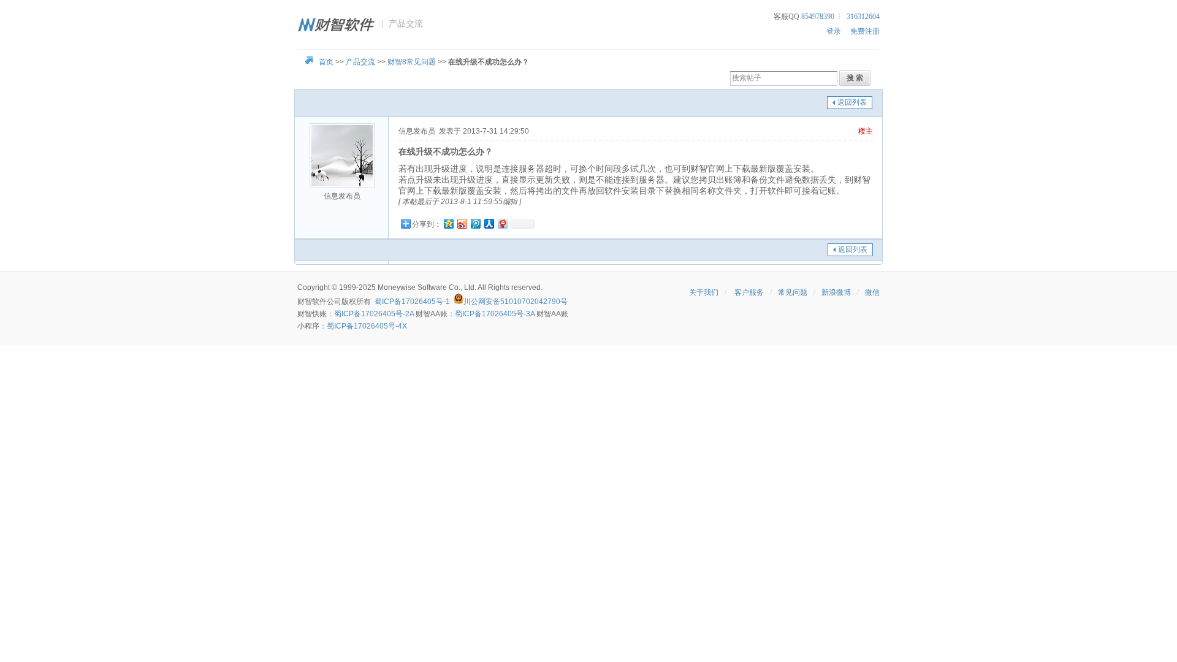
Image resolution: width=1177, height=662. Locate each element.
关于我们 (703, 292)
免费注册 (865, 31)
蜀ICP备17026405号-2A (374, 314)
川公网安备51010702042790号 (515, 301)
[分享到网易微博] (502, 223)
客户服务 (749, 292)
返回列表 (852, 102)
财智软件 (312, 301)
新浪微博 (836, 292)
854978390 (817, 16)
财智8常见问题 (411, 62)
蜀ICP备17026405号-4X (367, 326)
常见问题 (792, 292)
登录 (833, 31)
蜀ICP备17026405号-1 (412, 301)
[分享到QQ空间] (448, 223)
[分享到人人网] (488, 223)
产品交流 (360, 62)
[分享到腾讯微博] (475, 223)
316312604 (863, 16)
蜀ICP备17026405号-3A (495, 314)
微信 (872, 292)
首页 (326, 62)
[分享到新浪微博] (461, 223)
